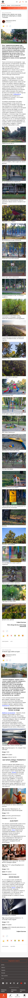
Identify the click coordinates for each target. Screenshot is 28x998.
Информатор (17, 94)
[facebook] (3, 983)
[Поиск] (23, 2)
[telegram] (10, 983)
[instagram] (6, 983)
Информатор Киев (13, 990)
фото (11, 641)
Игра (13, 830)
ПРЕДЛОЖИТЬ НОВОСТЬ (14, 961)
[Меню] (26, 2)
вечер (13, 887)
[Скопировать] (10, 26)
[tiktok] (17, 983)
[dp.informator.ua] (3, 2)
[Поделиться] (7, 26)
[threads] (25, 983)
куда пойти (12, 946)
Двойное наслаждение (8, 713)
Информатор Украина (3, 990)
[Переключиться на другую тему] (20, 2)
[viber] (14, 983)
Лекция (14, 772)
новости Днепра (5, 641)
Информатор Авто (22, 990)
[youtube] (21, 983)
